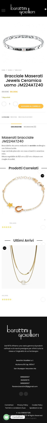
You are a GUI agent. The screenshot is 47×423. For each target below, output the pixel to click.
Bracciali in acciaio (25, 117)
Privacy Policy (22, 405)
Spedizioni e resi (36, 408)
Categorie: (5, 117)
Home (3, 70)
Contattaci (9, 405)
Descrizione (16, 127)
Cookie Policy (37, 405)
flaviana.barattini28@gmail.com (25, 386)
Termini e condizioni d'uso (15, 408)
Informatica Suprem (28, 418)
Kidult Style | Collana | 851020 (14, 292)
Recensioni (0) (30, 127)
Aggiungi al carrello (30, 106)
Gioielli (10, 70)
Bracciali (18, 70)
